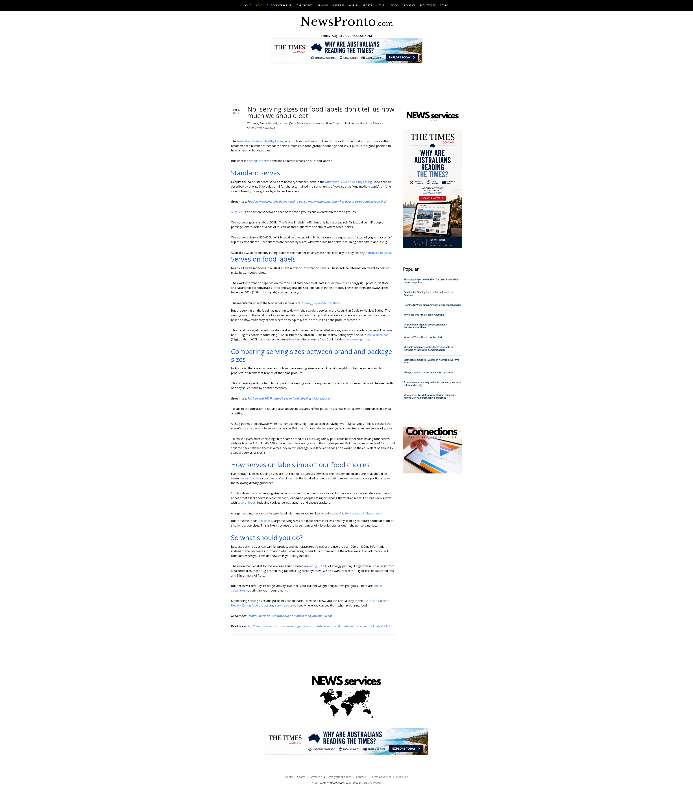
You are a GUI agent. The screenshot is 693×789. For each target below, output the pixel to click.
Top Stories (304, 5)
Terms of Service (380, 777)
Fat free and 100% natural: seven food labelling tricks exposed (289, 398)
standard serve (259, 161)
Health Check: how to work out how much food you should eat (289, 616)
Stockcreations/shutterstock (364, 513)
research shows (250, 478)
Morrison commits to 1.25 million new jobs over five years (431, 361)
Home (247, 5)
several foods (246, 503)
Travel (395, 5)
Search (445, 5)
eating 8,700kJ (318, 566)
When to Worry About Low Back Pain (423, 337)
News (259, 5)
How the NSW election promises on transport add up (432, 305)
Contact (361, 777)
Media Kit (402, 777)
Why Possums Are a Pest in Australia (424, 314)
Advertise (316, 777)
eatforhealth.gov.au (379, 253)
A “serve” (237, 212)
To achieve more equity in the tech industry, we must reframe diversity (432, 384)
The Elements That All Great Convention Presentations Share (425, 326)
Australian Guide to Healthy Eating (260, 141)
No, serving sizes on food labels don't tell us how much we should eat (320, 112)
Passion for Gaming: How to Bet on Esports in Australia (428, 293)
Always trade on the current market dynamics (428, 372)
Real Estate (428, 5)
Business (338, 5)
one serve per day (358, 339)
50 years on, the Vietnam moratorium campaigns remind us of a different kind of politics (430, 396)
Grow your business (339, 777)
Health (381, 5)
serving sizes (284, 605)
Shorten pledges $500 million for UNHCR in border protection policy (431, 281)
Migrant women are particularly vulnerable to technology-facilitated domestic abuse (428, 348)
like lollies (265, 521)
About (289, 777)
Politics (409, 5)
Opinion (322, 5)
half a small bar (377, 335)
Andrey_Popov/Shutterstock (321, 303)
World (353, 5)
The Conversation (279, 5)
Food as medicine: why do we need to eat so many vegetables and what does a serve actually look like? (316, 201)
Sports (367, 5)
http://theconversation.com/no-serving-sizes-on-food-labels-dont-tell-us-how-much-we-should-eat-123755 (319, 626)
